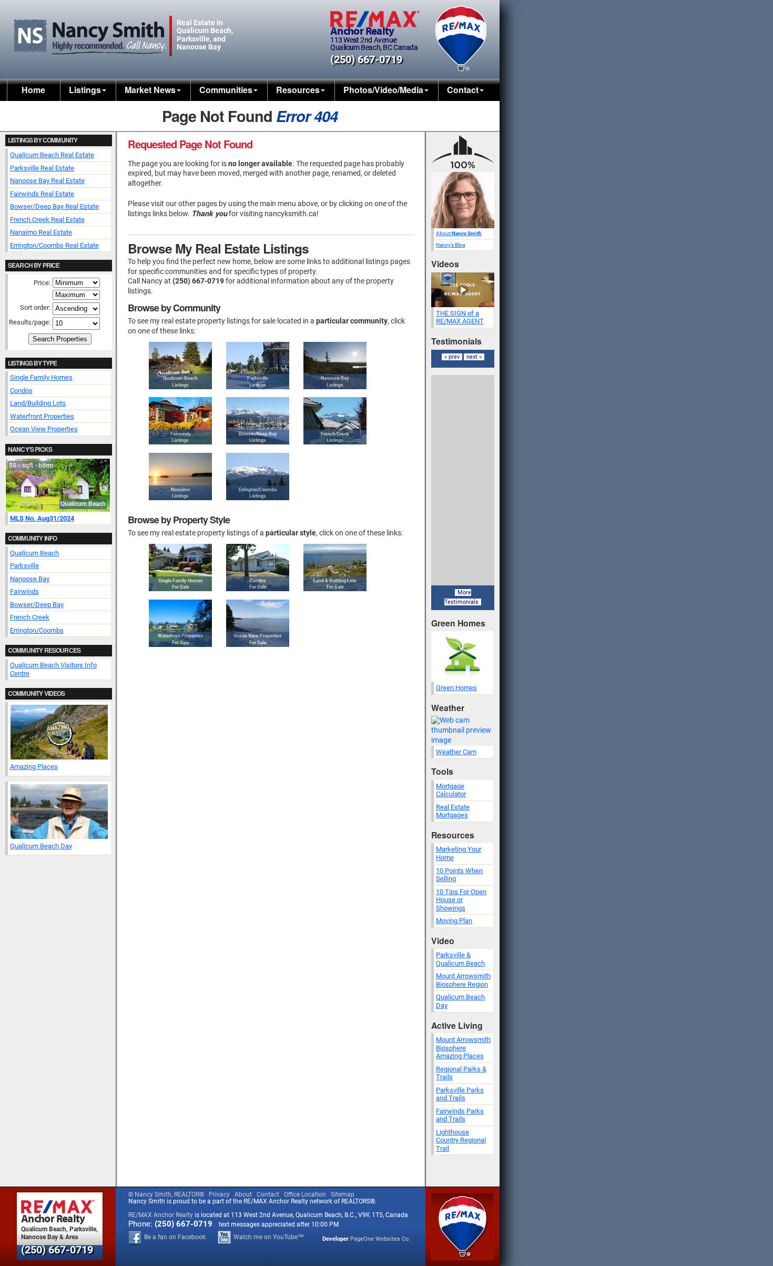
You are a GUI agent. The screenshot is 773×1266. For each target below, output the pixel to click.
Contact (463, 90)
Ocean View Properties (44, 429)
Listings (85, 90)
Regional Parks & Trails (461, 1073)
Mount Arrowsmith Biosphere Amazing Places (463, 1048)
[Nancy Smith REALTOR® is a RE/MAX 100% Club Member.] (462, 169)
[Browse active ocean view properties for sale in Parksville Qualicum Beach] (257, 623)
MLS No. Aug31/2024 (42, 518)
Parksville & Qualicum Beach (460, 959)
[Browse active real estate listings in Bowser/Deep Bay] (257, 420)
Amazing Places (34, 767)
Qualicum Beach (34, 553)
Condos (21, 390)
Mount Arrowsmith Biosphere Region (463, 980)
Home (33, 90)
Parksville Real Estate (42, 168)
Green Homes (456, 688)
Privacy (219, 1194)
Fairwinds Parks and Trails (460, 1115)
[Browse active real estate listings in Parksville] (257, 365)
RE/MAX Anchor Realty (160, 1215)
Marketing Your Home (458, 853)
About (459, 233)
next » (474, 356)
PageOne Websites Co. (380, 1238)
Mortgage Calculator (451, 790)
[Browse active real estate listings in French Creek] (335, 420)
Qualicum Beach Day (41, 846)
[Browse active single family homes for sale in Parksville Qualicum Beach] (180, 567)
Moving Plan (454, 921)
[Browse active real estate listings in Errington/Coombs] (257, 476)
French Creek (29, 617)
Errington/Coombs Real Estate (54, 245)
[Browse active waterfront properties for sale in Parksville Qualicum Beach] (180, 623)
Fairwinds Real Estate (42, 194)
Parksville (24, 566)
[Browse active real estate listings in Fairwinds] (180, 420)
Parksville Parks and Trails (460, 1094)
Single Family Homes (41, 377)
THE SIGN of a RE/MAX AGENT (460, 317)
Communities (225, 90)
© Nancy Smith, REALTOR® (166, 1194)
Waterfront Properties (42, 416)
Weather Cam (456, 752)
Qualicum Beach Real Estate (52, 155)
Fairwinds (24, 591)
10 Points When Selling (459, 875)
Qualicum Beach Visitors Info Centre (53, 669)
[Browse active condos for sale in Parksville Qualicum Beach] (257, 567)
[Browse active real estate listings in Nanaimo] (180, 476)
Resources (298, 90)
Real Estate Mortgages (453, 811)
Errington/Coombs (37, 630)
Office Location (305, 1194)
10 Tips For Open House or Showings (461, 900)
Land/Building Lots (38, 403)
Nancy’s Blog (450, 244)
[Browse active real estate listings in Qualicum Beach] (180, 365)
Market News (150, 90)
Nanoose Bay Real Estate (47, 181)
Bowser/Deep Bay (37, 605)
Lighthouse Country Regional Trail (461, 1140)
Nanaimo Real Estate (41, 232)
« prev (452, 356)
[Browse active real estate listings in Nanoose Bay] (335, 365)
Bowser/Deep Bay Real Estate (54, 206)
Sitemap (342, 1194)
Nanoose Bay (29, 579)
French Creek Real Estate (47, 220)
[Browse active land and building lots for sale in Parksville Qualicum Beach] (335, 567)
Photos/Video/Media (383, 90)
